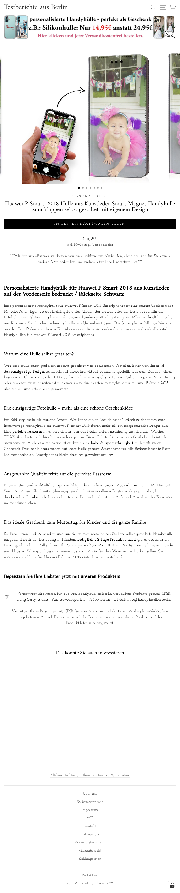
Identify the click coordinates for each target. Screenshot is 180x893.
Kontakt (90, 826)
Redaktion (90, 875)
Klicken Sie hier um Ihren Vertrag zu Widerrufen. (90, 775)
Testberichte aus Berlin (36, 7)
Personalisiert (90, 196)
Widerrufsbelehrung (90, 842)
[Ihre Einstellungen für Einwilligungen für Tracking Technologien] (172, 885)
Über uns (90, 794)
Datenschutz (90, 834)
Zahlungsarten (90, 859)
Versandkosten (102, 245)
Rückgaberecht (90, 850)
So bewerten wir (90, 802)
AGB (89, 818)
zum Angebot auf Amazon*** (90, 883)
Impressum (90, 810)
